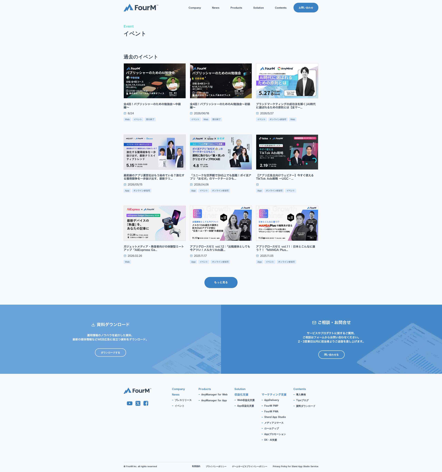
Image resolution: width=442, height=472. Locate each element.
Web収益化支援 (246, 400)
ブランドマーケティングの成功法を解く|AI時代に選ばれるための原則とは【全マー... (286, 106)
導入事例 (301, 394)
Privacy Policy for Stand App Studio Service (295, 466)
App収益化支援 (245, 405)
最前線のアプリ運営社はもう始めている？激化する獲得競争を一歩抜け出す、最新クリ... (154, 177)
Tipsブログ (274, 25)
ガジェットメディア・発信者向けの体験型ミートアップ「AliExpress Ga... (154, 248)
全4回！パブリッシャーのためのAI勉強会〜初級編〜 (220, 106)
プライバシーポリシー (216, 466)
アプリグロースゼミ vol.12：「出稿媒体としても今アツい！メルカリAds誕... (220, 248)
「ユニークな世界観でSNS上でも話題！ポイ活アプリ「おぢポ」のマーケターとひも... (220, 177)
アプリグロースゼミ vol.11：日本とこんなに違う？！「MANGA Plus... (285, 248)
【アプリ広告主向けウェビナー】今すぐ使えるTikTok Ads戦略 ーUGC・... (285, 177)
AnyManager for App (214, 400)
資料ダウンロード (277, 30)
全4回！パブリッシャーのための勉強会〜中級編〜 (152, 106)
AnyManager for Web (214, 394)
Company (195, 7)
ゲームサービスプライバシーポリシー (249, 466)
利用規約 (196, 466)
